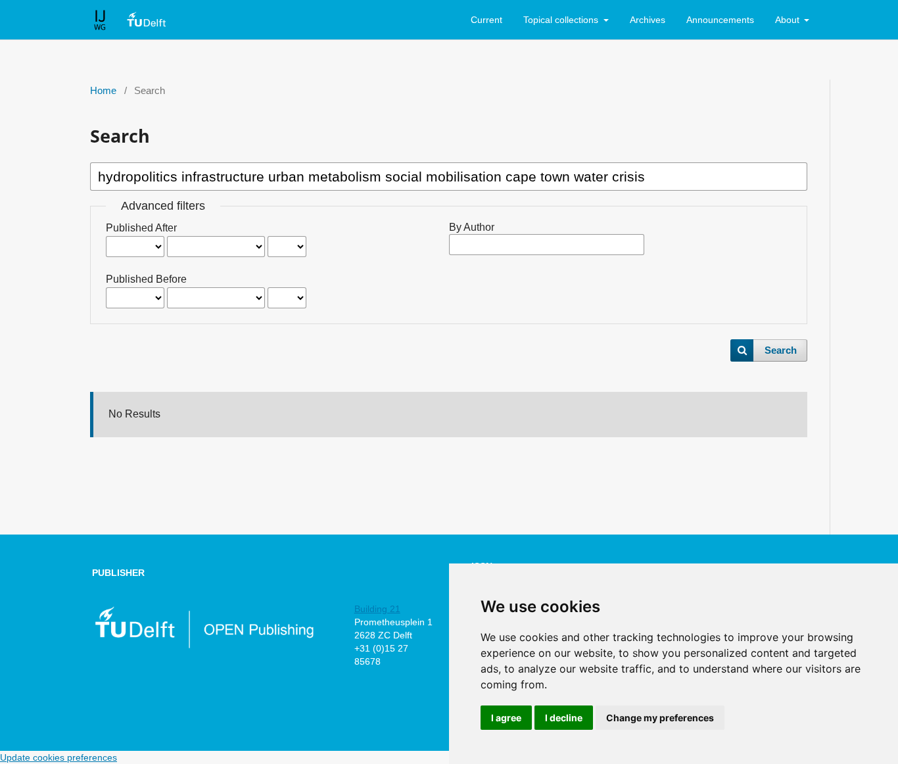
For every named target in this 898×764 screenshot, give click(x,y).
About (788, 19)
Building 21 (377, 609)
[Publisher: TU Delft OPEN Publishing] (203, 645)
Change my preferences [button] (660, 717)
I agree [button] (506, 717)
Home (103, 90)
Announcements (720, 19)
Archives (647, 19)
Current (486, 19)
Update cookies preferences (58, 757)
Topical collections (562, 19)
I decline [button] (563, 717)
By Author (471, 227)
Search (781, 350)
